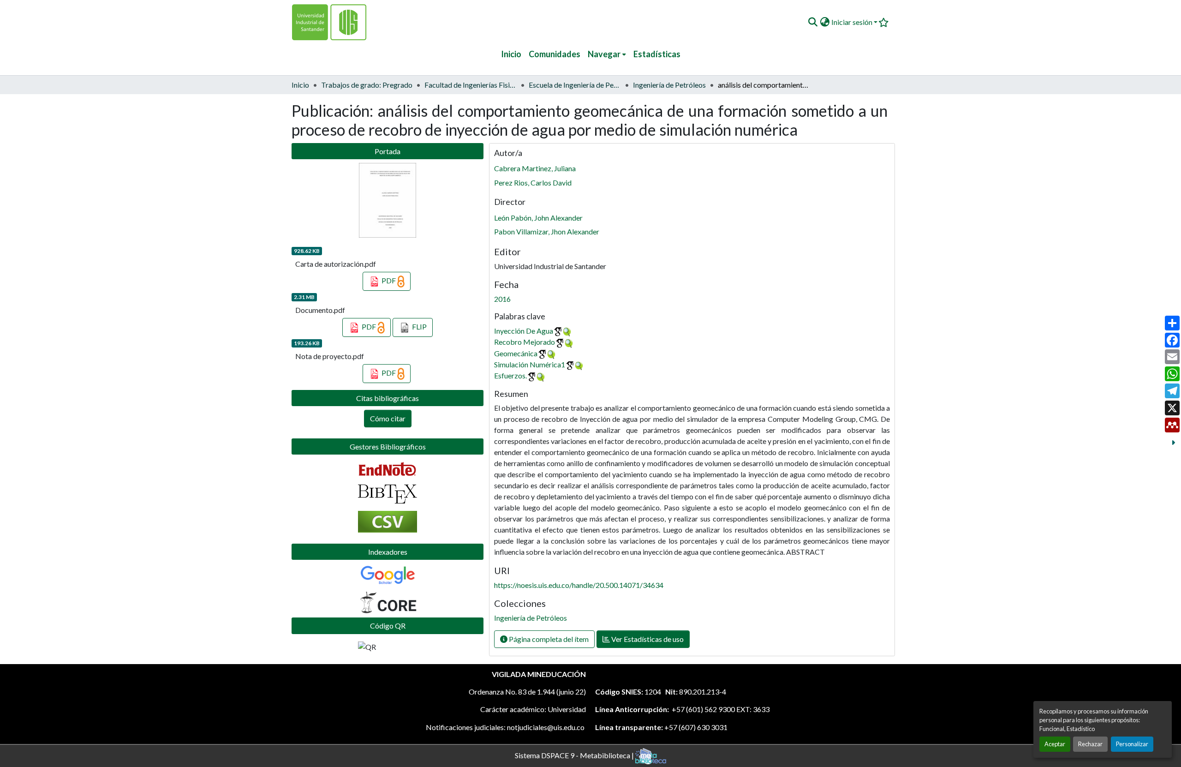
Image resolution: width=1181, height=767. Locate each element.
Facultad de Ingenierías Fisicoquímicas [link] (470, 84)
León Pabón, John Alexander (538, 217)
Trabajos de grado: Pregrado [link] (366, 84)
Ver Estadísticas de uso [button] (647, 639)
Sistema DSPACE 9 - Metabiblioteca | (575, 754)
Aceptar (1054, 744)
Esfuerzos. (510, 375)
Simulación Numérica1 (529, 364)
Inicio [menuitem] (511, 54)
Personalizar (1132, 744)
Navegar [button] (604, 54)
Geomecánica (515, 353)
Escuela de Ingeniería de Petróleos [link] (575, 84)
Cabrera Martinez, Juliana (535, 168)
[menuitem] (607, 54)
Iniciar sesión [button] (852, 22)
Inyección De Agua (523, 330)
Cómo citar (388, 418)
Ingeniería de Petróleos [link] (669, 84)
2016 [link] (502, 298)
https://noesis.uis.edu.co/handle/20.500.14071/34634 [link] (578, 585)
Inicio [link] (300, 84)
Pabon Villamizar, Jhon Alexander (546, 231)
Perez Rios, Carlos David (533, 182)
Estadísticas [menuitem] (656, 54)
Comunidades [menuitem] (554, 54)
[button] (812, 22)
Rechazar (1090, 744)
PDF (388, 280)
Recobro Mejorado (524, 341)
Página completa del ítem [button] (548, 639)
